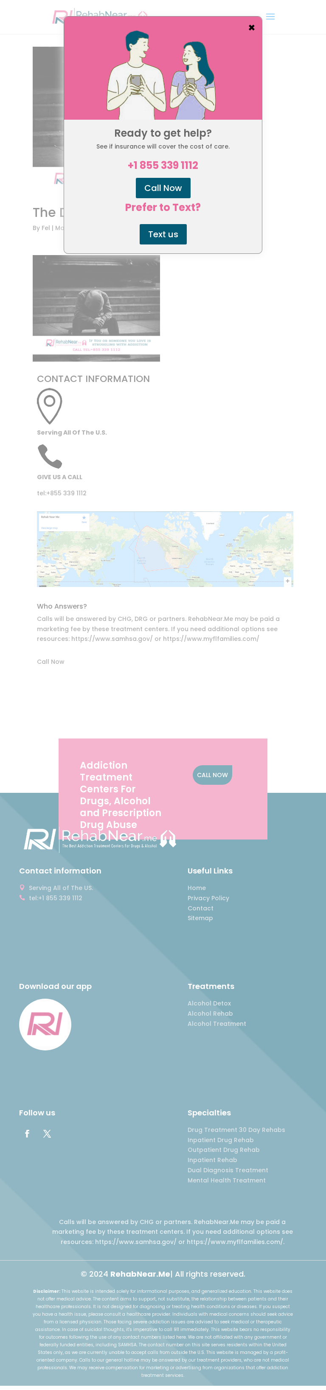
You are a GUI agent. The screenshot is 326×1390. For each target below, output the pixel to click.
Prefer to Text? (163, 207)
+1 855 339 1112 (163, 165)
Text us (163, 234)
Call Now (163, 188)
